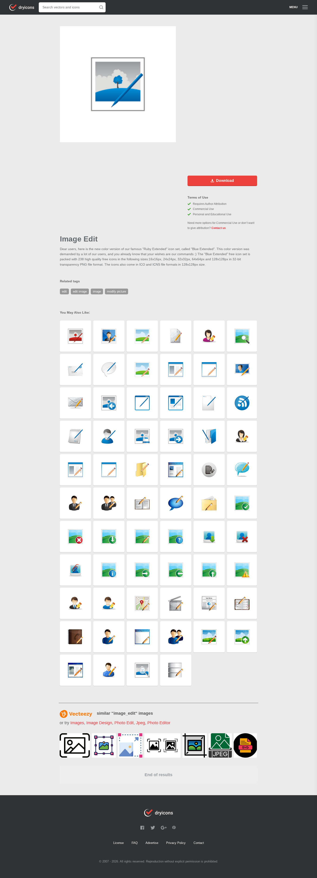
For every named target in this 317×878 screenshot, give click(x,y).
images (77, 722)
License (118, 843)
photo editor (158, 722)
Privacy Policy (176, 843)
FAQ (135, 843)
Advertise (152, 843)
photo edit (124, 722)
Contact (199, 843)
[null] (75, 745)
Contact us (218, 228)
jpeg (140, 722)
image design (99, 722)
